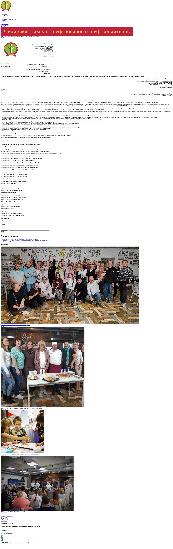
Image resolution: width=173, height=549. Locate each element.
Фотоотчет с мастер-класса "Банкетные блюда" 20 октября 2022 (15, 325)
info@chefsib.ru (4, 26)
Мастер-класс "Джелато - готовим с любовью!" (14, 241)
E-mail (2, 529)
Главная (5, 14)
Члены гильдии (6, 16)
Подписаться (3, 530)
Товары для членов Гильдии (9, 19)
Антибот (3, 231)
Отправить (3, 232)
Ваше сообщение (4, 230)
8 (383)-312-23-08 (4, 24)
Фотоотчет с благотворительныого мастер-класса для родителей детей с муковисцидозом (21, 408)
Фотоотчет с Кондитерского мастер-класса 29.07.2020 (13, 511)
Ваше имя (3, 224)
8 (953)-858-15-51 (4, 25)
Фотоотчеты (6, 21)
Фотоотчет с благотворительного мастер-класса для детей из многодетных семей (19, 454)
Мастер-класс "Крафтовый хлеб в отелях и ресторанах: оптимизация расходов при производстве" (25, 240)
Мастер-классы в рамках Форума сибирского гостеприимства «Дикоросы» (20, 239)
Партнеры (5, 18)
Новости (5, 20)
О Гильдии (5, 15)
